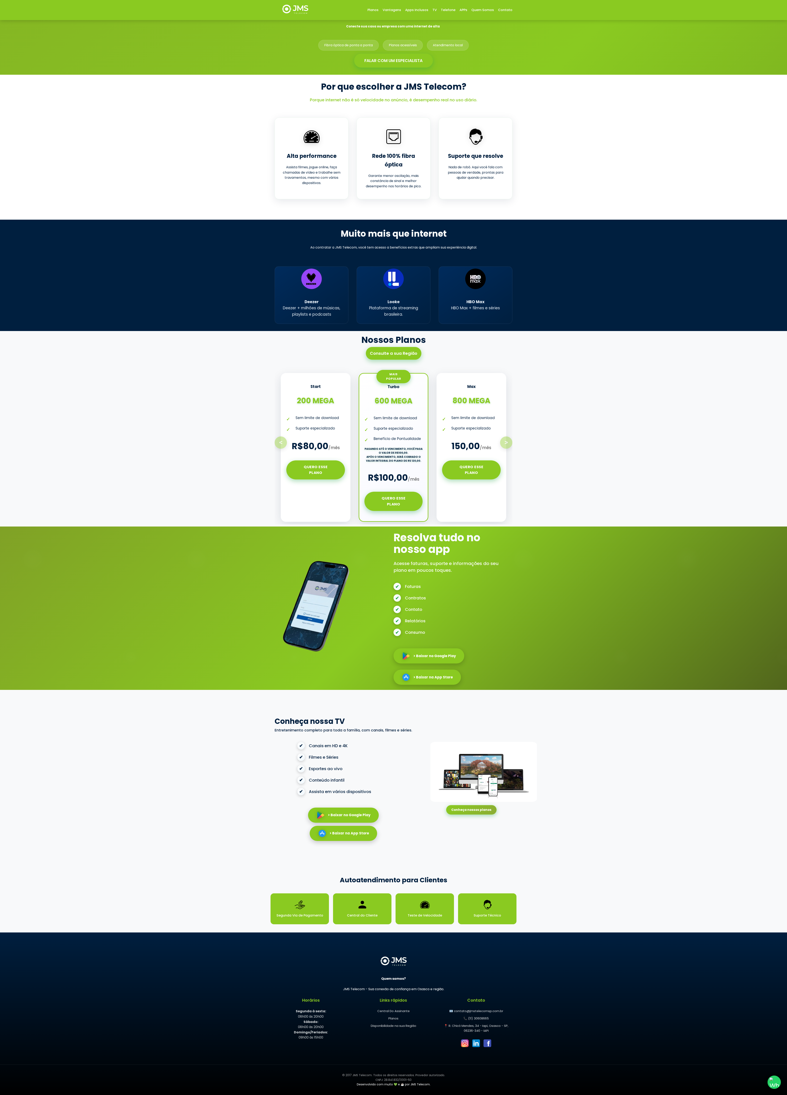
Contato (505, 10)
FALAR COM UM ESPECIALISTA (393, 60)
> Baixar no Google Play (434, 655)
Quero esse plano (316, 469)
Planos (373, 10)
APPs (463, 10)
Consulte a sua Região (393, 353)
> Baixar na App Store (433, 677)
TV (434, 10)
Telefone (448, 10)
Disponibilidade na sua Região (393, 1026)
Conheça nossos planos (471, 810)
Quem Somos (482, 10)
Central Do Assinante (393, 1011)
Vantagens (392, 10)
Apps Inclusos (416, 10)
